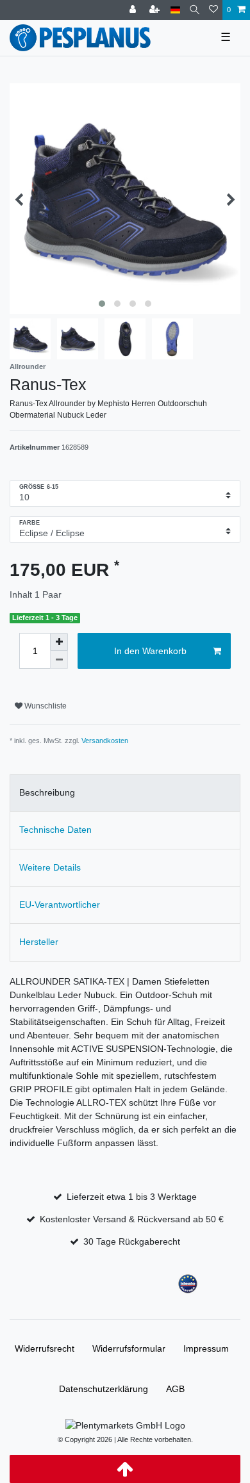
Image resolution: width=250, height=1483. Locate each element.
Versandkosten (104, 740)
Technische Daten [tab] (55, 829)
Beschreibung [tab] (47, 792)
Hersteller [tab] (38, 942)
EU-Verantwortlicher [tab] (59, 904)
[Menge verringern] (59, 660)
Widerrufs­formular (128, 1348)
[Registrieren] (156, 10)
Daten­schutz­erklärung (103, 1389)
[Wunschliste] (213, 10)
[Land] (175, 10)
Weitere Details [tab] (50, 867)
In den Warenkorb (150, 651)
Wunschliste (44, 705)
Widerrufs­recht (44, 1348)
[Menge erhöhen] (59, 642)
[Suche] (194, 10)
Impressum (206, 1348)
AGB (175, 1389)
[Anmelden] (134, 10)
